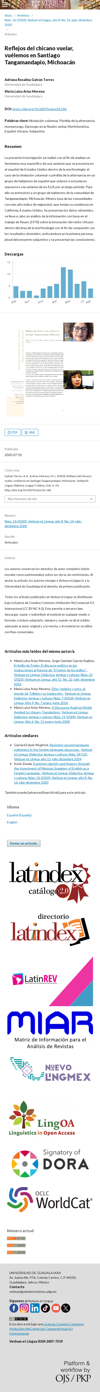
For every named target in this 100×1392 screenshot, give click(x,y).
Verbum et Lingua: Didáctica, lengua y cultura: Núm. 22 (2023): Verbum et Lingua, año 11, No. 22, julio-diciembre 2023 (54, 679)
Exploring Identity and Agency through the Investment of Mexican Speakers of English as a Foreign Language (52, 768)
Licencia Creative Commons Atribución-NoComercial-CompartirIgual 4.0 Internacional (46, 1328)
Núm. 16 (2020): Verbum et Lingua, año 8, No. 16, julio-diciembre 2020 (48, 22)
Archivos (23, 15)
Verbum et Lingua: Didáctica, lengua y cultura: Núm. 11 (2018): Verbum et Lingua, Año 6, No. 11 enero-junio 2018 (53, 716)
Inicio (8, 15)
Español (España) (19, 815)
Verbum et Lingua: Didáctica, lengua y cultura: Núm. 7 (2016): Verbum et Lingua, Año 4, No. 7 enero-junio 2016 (52, 698)
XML (31, 432)
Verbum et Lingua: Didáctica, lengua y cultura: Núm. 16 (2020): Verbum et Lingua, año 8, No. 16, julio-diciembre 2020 (54, 777)
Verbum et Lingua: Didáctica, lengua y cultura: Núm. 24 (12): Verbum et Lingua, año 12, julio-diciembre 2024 (53, 754)
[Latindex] (50, 948)
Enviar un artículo (23, 843)
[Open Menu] (4, 4)
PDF (14, 432)
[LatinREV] (50, 1005)
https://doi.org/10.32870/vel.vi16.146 (40, 109)
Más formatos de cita (22, 499)
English (12, 822)
